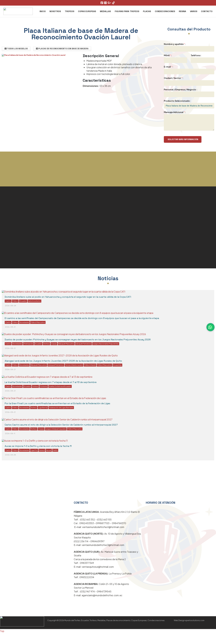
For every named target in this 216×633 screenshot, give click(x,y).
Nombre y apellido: (175, 44)
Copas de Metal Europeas (133, 209)
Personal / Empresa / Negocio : (180, 89)
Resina (182, 11)
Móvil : (168, 55)
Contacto (206, 11)
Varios (193, 11)
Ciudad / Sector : (173, 78)
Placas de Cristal (17, 219)
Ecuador (23, 301)
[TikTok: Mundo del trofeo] (113, 3)
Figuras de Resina (18, 236)
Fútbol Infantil (90, 365)
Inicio (43, 11)
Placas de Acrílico (126, 218)
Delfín (55, 450)
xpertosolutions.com (194, 620)
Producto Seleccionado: (177, 100)
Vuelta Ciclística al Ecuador (60, 386)
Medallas (105, 11)
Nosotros (55, 11)
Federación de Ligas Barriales (61, 407)
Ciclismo (43, 386)
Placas (147, 11)
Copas (54, 344)
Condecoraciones (165, 11)
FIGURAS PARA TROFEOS (127, 11)
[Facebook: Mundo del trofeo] (102, 3)
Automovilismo (34, 301)
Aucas (48, 450)
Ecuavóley (117, 365)
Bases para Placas (126, 252)
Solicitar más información (182, 139)
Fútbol (15, 301)
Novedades (24, 322)
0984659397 (97, 541)
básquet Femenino (83, 344)
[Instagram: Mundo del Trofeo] (105, 3)
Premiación (28, 344)
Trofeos (69, 11)
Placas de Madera (126, 235)
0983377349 (87, 562)
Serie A (42, 450)
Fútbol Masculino (38, 322)
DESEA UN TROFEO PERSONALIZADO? (108, 184)
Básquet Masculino (66, 344)
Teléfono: (196, 55)
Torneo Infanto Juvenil (74, 365)
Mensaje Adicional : (175, 112)
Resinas (131, 498)
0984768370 (119, 523)
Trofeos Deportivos (19, 210)
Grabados (10, 245)
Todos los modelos (17, 48)
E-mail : (168, 66)
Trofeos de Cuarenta (20, 271)
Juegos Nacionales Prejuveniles (106, 344)
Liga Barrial (42, 407)
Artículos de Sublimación (132, 243)
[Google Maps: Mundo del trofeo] (110, 3)
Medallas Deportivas (20, 227)
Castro (8, 301)
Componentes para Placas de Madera (36, 262)
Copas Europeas (87, 11)
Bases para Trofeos (19, 254)
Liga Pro (34, 450)
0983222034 (86, 577)
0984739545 (104, 591)
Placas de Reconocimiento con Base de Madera (63, 48)
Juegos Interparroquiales (56, 429)
